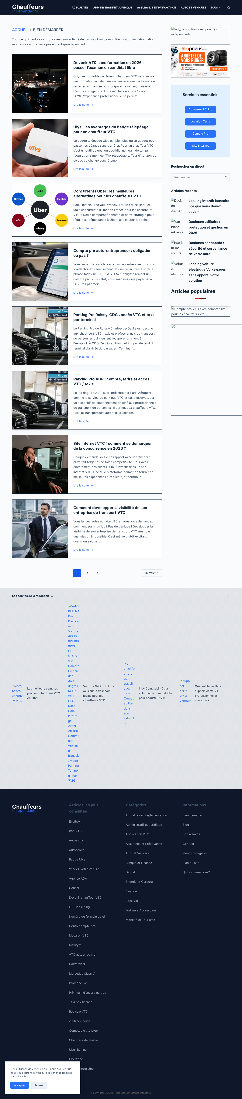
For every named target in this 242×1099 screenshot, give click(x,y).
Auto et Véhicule (137, 853)
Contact (188, 844)
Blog (186, 825)
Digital (130, 872)
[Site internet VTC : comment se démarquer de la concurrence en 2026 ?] (40, 464)
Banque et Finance (139, 863)
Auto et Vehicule (193, 7)
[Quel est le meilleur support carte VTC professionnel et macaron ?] (185, 693)
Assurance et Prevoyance (156, 7)
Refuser (39, 1085)
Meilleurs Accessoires (141, 910)
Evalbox (75, 821)
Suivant (150, 573)
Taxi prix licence (80, 1002)
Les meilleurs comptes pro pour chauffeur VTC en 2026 (43, 693)
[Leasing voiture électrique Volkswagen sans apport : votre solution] (178, 268)
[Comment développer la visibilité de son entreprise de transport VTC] (40, 528)
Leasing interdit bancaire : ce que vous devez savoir (209, 206)
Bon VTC (75, 831)
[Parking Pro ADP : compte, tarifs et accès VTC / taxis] (40, 400)
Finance (131, 891)
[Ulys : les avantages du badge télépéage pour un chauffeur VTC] (40, 148)
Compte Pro (200, 133)
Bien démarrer (193, 815)
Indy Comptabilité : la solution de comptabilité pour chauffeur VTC (155, 693)
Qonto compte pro (82, 926)
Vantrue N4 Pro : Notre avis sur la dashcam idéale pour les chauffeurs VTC (98, 693)
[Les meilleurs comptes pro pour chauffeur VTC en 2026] (17, 693)
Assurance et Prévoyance (144, 844)
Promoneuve (78, 983)
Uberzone (76, 1059)
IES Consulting (79, 907)
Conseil (74, 888)
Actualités (80, 7)
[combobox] (197, 177)
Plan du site (191, 863)
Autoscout (76, 850)
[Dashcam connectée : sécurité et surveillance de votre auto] (178, 247)
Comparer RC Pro (200, 109)
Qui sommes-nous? (196, 872)
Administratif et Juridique (112, 7)
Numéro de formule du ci (87, 916)
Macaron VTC (79, 935)
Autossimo (76, 840)
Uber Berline (78, 1049)
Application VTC (137, 834)
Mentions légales (195, 853)
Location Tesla (200, 121)
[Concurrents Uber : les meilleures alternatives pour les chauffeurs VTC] (40, 209)
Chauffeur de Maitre (83, 1040)
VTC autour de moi (82, 954)
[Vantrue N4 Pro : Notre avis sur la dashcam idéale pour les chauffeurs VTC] (73, 693)
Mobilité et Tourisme (140, 920)
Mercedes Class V (82, 973)
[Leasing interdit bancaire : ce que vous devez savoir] (178, 205)
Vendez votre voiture (84, 869)
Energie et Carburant (141, 882)
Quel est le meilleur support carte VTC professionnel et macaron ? (208, 693)
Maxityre (75, 945)
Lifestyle (132, 901)
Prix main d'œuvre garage (87, 992)
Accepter (19, 1085)
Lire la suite (81, 105)
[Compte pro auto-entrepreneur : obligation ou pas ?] (40, 271)
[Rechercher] (228, 7)
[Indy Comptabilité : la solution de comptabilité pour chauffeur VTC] (129, 693)
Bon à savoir (191, 834)
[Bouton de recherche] (226, 177)
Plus (214, 7)
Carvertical (77, 964)
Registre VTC (78, 1011)
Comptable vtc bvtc (83, 1030)
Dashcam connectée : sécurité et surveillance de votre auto (208, 248)
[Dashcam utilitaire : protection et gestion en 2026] (178, 226)
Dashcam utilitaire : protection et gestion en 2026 (208, 227)
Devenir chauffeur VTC (85, 897)
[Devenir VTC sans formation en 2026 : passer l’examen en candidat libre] (40, 84)
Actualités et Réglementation (146, 815)
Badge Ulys (77, 859)
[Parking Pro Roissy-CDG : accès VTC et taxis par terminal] (40, 336)
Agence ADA (78, 878)
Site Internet (200, 145)
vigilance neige (79, 1021)
